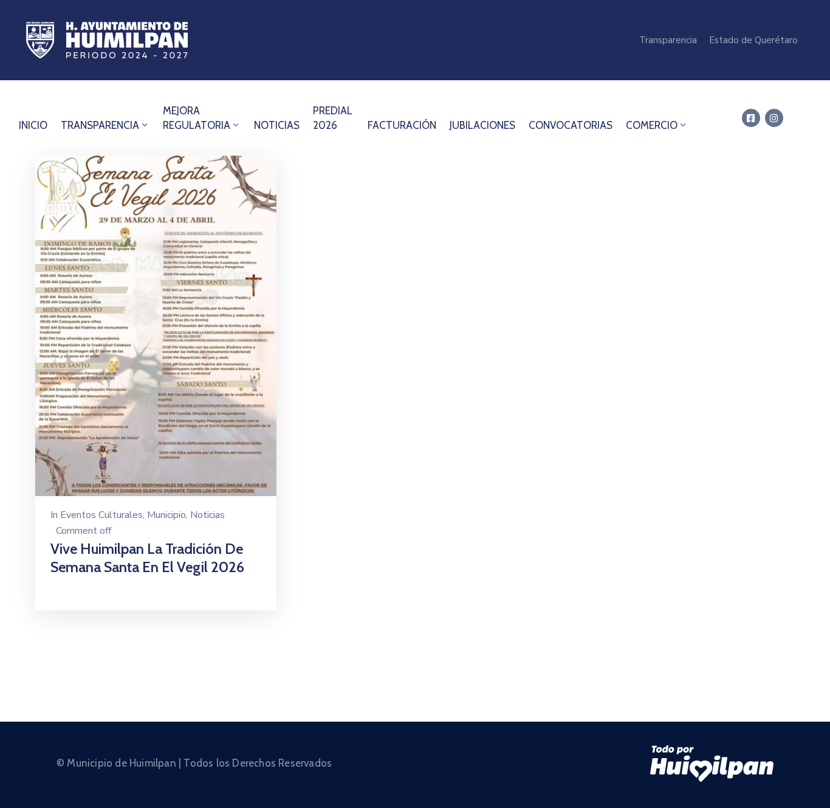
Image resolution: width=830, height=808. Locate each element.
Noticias (207, 515)
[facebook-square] (751, 118)
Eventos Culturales (101, 515)
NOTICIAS (277, 125)
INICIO (33, 125)
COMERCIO (651, 125)
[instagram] (774, 118)
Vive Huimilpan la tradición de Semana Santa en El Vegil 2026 (147, 558)
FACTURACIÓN (402, 125)
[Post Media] (155, 325)
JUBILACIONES (482, 125)
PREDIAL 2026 (332, 118)
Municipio (166, 515)
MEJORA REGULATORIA (196, 118)
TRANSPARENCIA (100, 125)
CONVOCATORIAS (570, 125)
